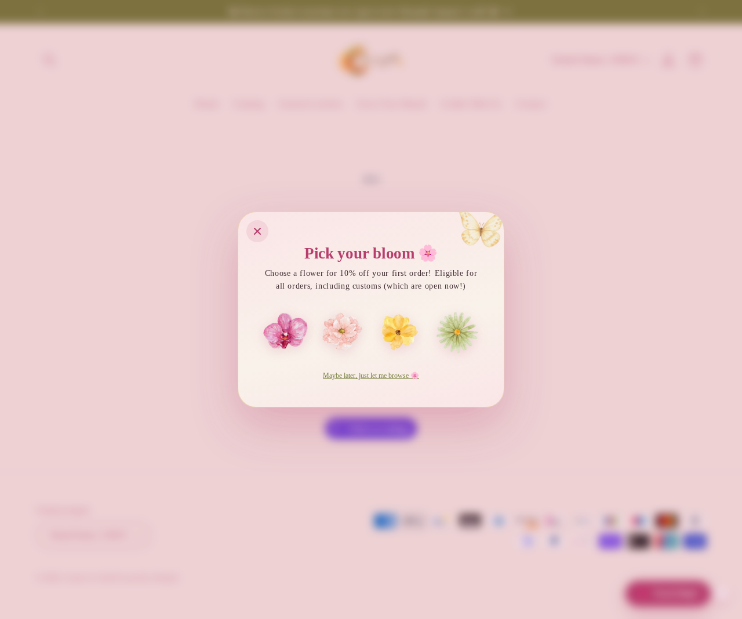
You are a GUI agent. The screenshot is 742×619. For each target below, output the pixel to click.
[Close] (257, 231)
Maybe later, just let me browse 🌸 (371, 376)
